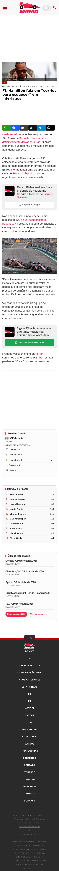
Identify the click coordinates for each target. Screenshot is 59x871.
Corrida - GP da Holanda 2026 (21, 560)
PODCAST (29, 801)
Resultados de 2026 (16, 614)
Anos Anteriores (29, 680)
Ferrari (39, 353)
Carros (29, 744)
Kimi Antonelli (17, 494)
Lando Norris (16, 509)
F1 (5, 82)
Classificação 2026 (29, 673)
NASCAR (29, 715)
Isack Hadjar (16, 528)
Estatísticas (29, 687)
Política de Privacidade (29, 827)
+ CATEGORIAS (29, 751)
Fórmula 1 (25, 138)
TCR (29, 723)
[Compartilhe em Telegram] (41, 128)
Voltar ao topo (29, 638)
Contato (29, 765)
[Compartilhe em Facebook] (15, 128)
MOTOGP (30, 708)
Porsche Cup (29, 730)
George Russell (18, 499)
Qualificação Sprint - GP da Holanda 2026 (27, 593)
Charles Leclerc (18, 514)
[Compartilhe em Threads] (50, 128)
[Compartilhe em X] (32, 128)
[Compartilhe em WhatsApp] (6, 128)
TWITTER (29, 779)
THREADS (29, 794)
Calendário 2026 (29, 666)
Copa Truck (29, 737)
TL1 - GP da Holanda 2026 (19, 603)
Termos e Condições (29, 834)
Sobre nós (29, 758)
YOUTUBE (29, 772)
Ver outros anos (37, 614)
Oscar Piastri (16, 523)
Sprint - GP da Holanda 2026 (20, 582)
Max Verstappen (18, 519)
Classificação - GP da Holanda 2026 (24, 571)
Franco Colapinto (23, 173)
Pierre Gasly (16, 538)
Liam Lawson (16, 533)
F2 (29, 694)
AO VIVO (29, 651)
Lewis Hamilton (11, 134)
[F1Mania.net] (29, 8)
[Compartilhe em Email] (24, 128)
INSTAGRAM (29, 787)
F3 (29, 701)
